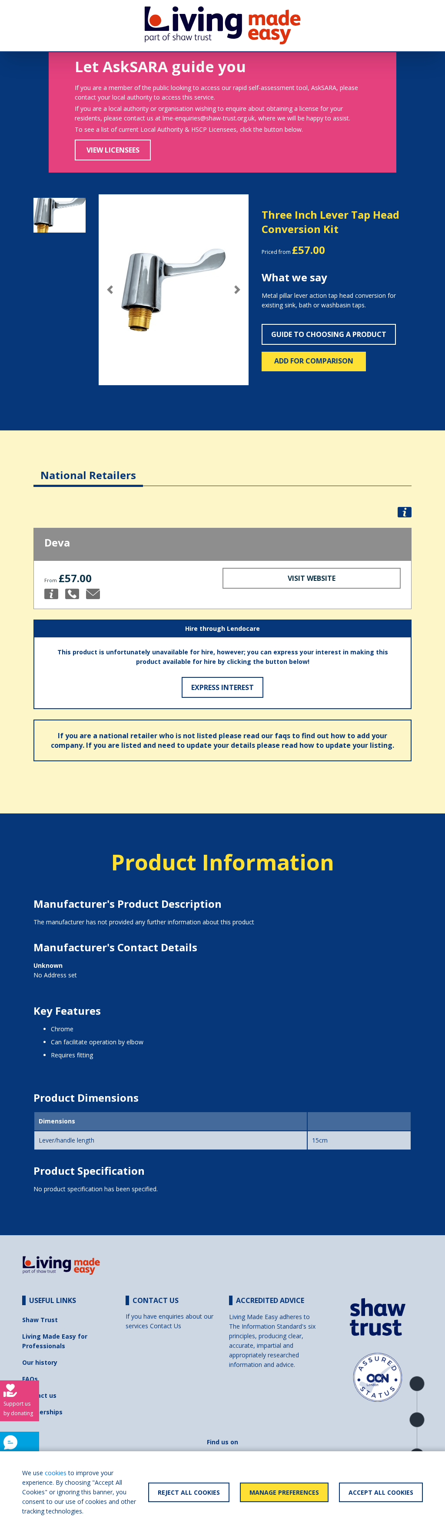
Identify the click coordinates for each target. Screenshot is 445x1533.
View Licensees (112, 150)
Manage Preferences (284, 1492)
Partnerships (42, 1412)
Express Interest (222, 687)
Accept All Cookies (381, 1492)
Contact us (39, 1395)
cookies (55, 1473)
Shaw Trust (40, 1320)
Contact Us (165, 1326)
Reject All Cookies (189, 1492)
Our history (39, 1362)
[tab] (88, 468)
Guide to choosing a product (328, 334)
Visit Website (311, 578)
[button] (110, 290)
